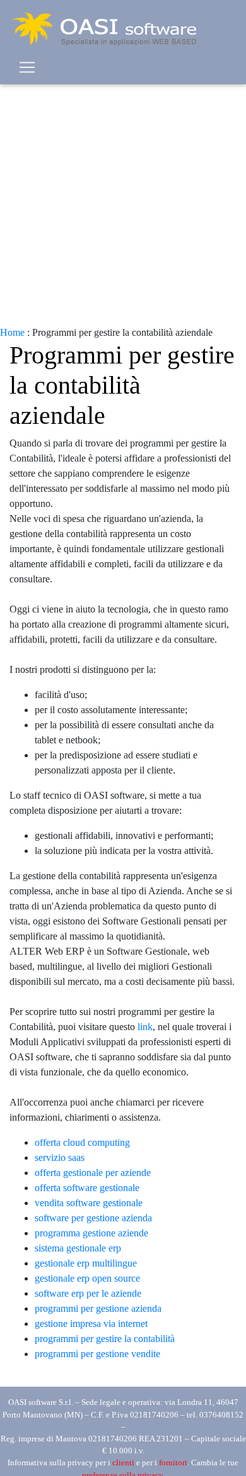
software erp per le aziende (88, 1293)
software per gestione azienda (93, 1217)
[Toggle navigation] (27, 67)
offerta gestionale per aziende (93, 1172)
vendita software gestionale (89, 1202)
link (145, 1026)
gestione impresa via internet (91, 1323)
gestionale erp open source (87, 1278)
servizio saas (60, 1157)
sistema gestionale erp (78, 1248)
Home (12, 332)
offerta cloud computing (82, 1142)
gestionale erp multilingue (86, 1263)
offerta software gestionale (87, 1187)
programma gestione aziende (91, 1233)
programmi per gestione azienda (98, 1308)
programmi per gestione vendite (97, 1353)
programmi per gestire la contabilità (105, 1338)
